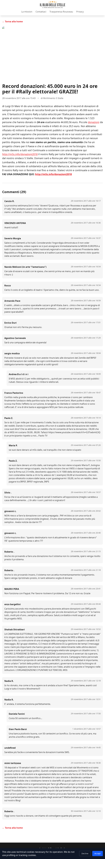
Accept (97, 853)
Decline (84, 853)
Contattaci (41, 11)
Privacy (80, 11)
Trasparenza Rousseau (61, 11)
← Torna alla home (12, 21)
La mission (26, 11)
